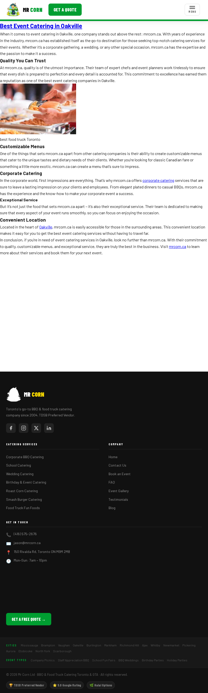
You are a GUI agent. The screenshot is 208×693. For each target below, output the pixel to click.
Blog (112, 508)
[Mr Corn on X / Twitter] (36, 428)
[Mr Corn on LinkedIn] (49, 428)
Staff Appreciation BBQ (73, 660)
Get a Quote (65, 9)
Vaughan (64, 645)
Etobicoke (25, 651)
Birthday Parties (153, 660)
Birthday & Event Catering (26, 482)
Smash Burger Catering (24, 499)
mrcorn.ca (177, 246)
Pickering (189, 645)
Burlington (93, 645)
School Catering (18, 465)
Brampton (48, 645)
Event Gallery (119, 491)
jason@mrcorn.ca (27, 543)
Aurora (10, 651)
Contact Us (117, 465)
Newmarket (171, 645)
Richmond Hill (129, 645)
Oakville (45, 226)
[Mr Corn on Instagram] (23, 428)
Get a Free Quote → (29, 619)
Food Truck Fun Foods (23, 508)
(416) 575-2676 (25, 534)
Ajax (145, 645)
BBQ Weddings (128, 660)
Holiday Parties (177, 660)
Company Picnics (43, 660)
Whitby (155, 645)
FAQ (112, 482)
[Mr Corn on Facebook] (11, 428)
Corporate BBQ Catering (25, 457)
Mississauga (29, 645)
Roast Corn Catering (22, 491)
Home (113, 457)
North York (43, 651)
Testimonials (118, 499)
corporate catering (158, 180)
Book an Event (120, 474)
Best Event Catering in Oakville (41, 25)
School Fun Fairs (103, 660)
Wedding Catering (19, 474)
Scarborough (62, 651)
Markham (110, 645)
